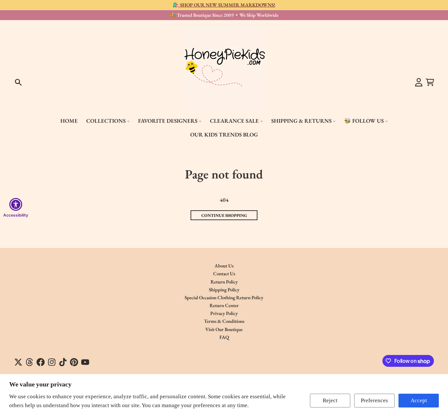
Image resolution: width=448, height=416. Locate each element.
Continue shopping (224, 215)
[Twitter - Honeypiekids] (18, 362)
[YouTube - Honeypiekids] (85, 362)
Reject (330, 400)
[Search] (18, 82)
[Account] (419, 82)
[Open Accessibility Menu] (15, 204)
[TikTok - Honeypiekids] (63, 362)
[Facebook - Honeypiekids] (40, 362)
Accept (419, 400)
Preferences (374, 400)
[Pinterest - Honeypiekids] (74, 362)
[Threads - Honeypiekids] (29, 362)
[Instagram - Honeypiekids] (52, 362)
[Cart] (430, 82)
